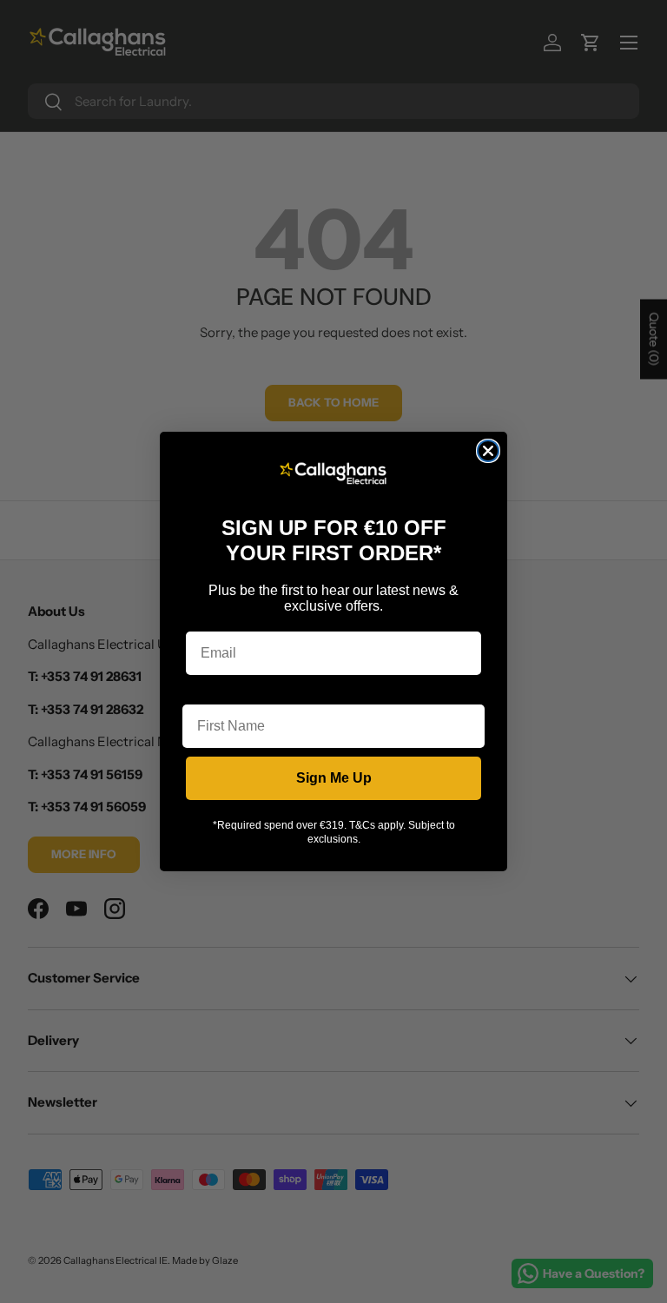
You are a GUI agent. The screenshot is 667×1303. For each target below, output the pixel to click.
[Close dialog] (488, 450)
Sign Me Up (334, 778)
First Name (218, 691)
